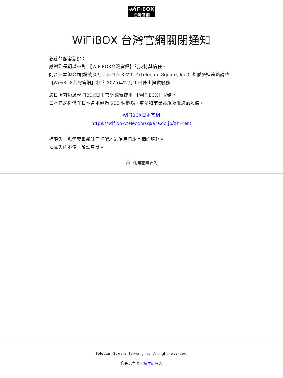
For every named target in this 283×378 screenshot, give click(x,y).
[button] (141, 162)
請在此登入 (153, 363)
